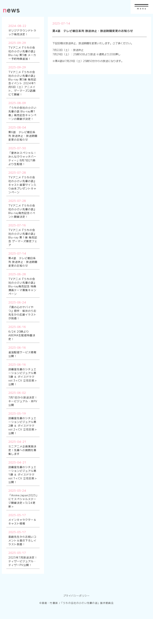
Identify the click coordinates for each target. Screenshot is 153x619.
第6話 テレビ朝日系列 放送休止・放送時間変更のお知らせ (22, 135)
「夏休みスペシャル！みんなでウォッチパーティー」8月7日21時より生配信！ (22, 158)
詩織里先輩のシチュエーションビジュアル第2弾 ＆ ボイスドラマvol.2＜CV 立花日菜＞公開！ (22, 425)
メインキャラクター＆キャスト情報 (22, 521)
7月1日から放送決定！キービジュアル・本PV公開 (22, 401)
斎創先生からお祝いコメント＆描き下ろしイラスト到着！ (22, 540)
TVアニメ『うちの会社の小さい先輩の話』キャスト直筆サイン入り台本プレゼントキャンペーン (22, 184)
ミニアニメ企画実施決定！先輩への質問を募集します (22, 450)
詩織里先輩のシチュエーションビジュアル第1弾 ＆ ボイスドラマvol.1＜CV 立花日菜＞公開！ (22, 474)
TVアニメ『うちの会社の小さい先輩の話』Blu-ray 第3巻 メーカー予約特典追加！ (22, 53)
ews (11, 9)
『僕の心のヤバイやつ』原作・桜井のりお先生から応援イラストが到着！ (22, 312)
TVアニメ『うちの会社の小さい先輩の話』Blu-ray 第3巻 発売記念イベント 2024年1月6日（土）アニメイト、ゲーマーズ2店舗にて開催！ (22, 83)
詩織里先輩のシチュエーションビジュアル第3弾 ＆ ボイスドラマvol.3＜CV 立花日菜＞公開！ (22, 376)
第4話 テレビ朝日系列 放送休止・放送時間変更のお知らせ (22, 261)
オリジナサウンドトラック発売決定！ (22, 32)
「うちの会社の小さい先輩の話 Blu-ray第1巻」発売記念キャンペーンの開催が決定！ (22, 113)
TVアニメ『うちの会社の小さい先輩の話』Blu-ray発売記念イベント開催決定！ (22, 211)
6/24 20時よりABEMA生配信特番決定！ (21, 335)
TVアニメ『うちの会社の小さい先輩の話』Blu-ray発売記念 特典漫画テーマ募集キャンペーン (22, 286)
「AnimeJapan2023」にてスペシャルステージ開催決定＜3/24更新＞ (23, 500)
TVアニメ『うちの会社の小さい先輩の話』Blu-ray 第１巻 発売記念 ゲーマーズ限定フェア (22, 237)
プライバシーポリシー (76, 595)
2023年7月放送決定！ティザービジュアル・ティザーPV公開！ (22, 561)
